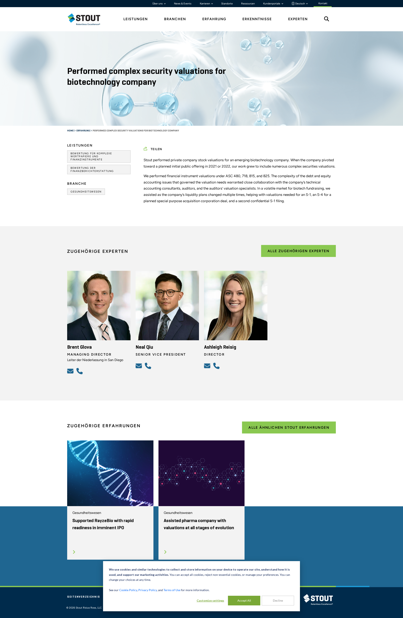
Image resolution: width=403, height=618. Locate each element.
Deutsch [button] (300, 3)
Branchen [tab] (175, 19)
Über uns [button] (157, 3)
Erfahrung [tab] (214, 19)
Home (70, 131)
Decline (278, 600)
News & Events (182, 3)
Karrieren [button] (205, 3)
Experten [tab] (298, 19)
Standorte (227, 3)
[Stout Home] (87, 19)
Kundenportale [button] (272, 3)
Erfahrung (83, 131)
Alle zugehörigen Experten (298, 251)
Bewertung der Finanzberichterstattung (92, 169)
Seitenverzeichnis (83, 596)
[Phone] (80, 371)
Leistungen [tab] (135, 19)
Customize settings (210, 600)
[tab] (87, 19)
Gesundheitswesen (86, 191)
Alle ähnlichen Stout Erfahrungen (289, 427)
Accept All (244, 600)
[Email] (71, 371)
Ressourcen (248, 3)
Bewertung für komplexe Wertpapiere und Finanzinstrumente (91, 156)
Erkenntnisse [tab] (257, 19)
